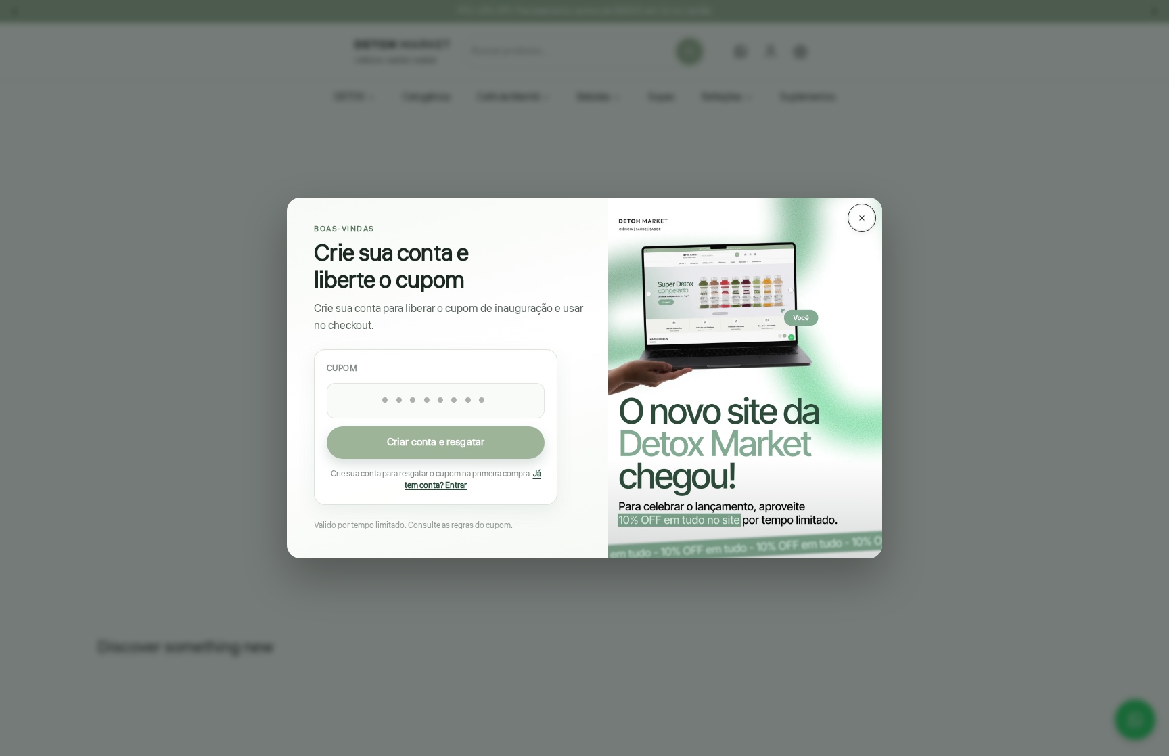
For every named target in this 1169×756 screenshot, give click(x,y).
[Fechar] (862, 218)
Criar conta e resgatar (435, 442)
